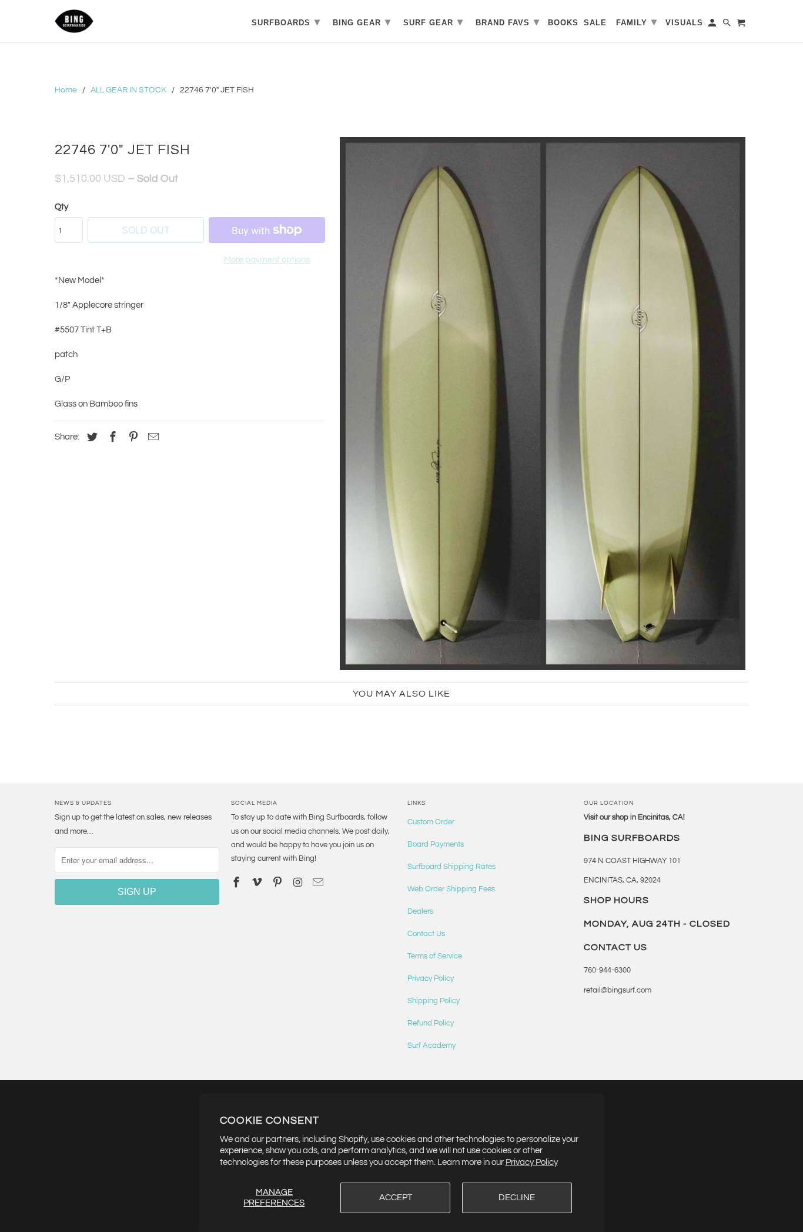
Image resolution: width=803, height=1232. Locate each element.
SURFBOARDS (286, 22)
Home (66, 90)
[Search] (727, 25)
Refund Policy (430, 1023)
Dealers (420, 911)
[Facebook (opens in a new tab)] (111, 437)
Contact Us (426, 934)
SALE (595, 22)
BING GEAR (362, 22)
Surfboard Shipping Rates (451, 867)
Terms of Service (434, 956)
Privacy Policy (532, 1162)
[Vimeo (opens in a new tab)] (258, 882)
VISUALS (684, 22)
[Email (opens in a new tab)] (319, 882)
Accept (395, 1197)
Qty (61, 206)
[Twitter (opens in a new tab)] (90, 437)
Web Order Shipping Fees (451, 889)
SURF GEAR (433, 22)
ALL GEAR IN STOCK (128, 90)
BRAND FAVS (508, 22)
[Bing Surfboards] (131, 21)
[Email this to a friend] (151, 437)
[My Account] (713, 25)
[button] (542, 403)
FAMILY (636, 22)
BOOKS (563, 22)
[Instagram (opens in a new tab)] (298, 882)
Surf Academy (431, 1045)
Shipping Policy (433, 1001)
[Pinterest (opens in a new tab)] (131, 437)
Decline (516, 1197)
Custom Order (430, 822)
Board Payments (435, 844)
